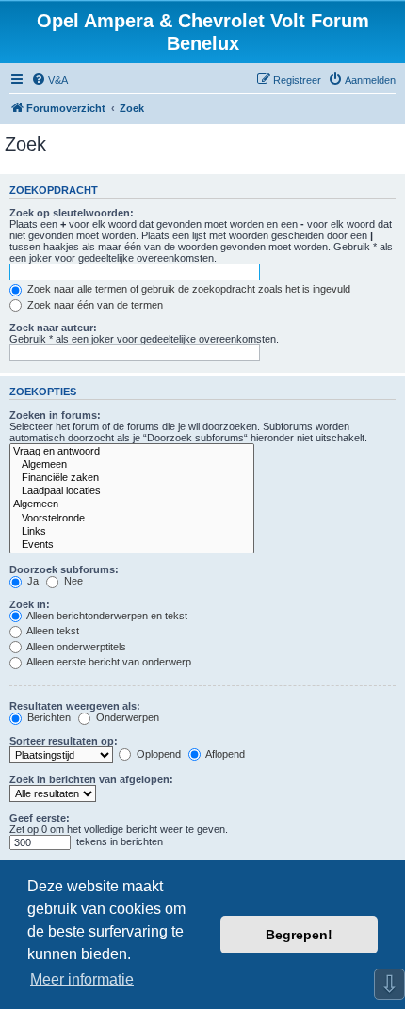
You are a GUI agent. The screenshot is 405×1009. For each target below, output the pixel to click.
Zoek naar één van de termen (93, 305)
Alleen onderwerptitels (75, 646)
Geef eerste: (39, 818)
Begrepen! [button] (299, 934)
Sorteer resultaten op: (63, 740)
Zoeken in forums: (55, 415)
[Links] (131, 531)
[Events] (131, 545)
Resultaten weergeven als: (74, 706)
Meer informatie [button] (82, 979)
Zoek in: (29, 604)
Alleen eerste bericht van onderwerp (107, 661)
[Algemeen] (131, 465)
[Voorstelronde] (131, 518)
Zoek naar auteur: (53, 327)
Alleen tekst (51, 630)
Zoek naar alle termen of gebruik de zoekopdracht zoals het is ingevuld (187, 289)
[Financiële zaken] (131, 478)
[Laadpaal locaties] (131, 491)
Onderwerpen (126, 717)
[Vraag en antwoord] (131, 451)
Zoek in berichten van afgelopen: (91, 779)
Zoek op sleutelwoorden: (71, 212)
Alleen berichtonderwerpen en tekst (105, 615)
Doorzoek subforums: (64, 569)
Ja (31, 580)
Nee (72, 580)
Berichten (47, 717)
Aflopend (224, 754)
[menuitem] (49, 80)
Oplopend (157, 754)
